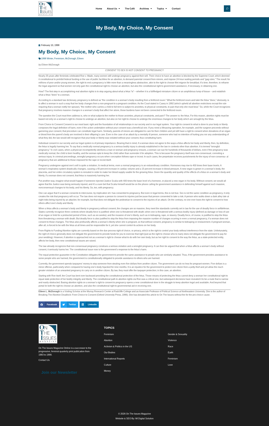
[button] (49, 304)
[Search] (227, 8)
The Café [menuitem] (130, 8)
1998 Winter (47, 58)
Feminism (59, 58)
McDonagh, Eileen (74, 58)
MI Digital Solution (144, 418)
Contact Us (44, 360)
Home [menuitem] (99, 8)
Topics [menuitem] (160, 8)
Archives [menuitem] (144, 8)
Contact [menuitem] (176, 8)
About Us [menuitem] (112, 8)
